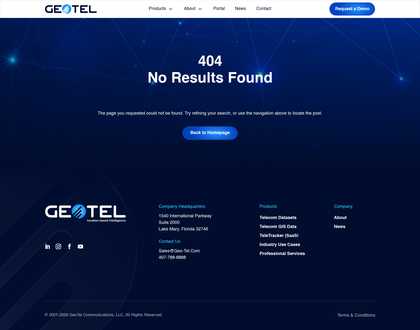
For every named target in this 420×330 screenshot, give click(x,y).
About (189, 9)
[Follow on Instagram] (59, 246)
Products (157, 9)
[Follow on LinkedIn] (48, 246)
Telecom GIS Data (278, 227)
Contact (263, 9)
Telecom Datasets (278, 218)
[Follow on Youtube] (81, 246)
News (240, 9)
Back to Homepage (210, 133)
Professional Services (282, 254)
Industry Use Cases (280, 245)
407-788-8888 (172, 257)
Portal (219, 9)
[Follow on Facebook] (70, 246)
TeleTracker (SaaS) (279, 236)
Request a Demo (352, 9)
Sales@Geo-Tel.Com (179, 251)
